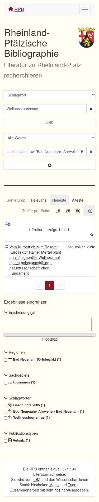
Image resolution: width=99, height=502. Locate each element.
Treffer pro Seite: (36, 210)
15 (58, 210)
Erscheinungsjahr (23, 312)
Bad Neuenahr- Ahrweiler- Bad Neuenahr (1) (48, 411)
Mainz (54, 484)
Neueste (59, 200)
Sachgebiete (19, 375)
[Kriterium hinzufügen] (49, 165)
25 (68, 210)
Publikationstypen (23, 433)
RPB (18, 9)
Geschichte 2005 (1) (28, 405)
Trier (72, 484)
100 (89, 210)
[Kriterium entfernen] (91, 108)
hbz (57, 490)
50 (78, 210)
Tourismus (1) (23, 382)
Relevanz (38, 200)
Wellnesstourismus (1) (31, 417)
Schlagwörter (19, 398)
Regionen (16, 352)
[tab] (16, 200)
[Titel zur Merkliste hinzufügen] (93, 246)
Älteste (77, 200)
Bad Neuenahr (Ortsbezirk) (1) (36, 359)
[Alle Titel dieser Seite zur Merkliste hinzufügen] (92, 234)
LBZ (37, 479)
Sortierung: (16, 200)
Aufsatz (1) (21, 440)
